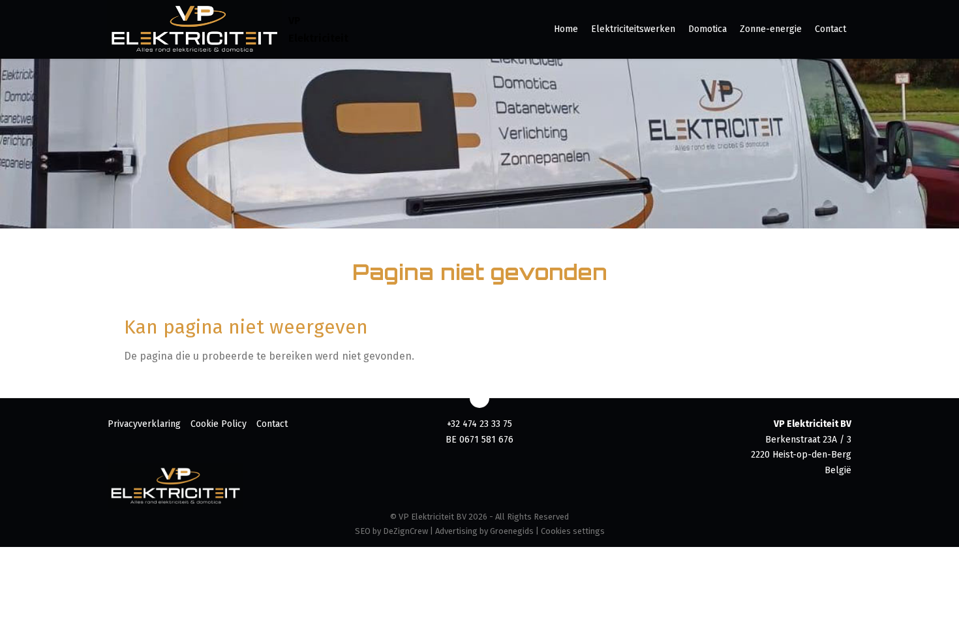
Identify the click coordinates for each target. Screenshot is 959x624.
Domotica (707, 29)
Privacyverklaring (144, 423)
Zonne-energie (771, 29)
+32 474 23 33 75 (479, 423)
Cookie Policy (218, 423)
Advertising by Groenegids (484, 531)
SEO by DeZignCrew (391, 531)
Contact (830, 29)
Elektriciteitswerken (633, 29)
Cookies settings (573, 531)
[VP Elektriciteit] (194, 29)
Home (566, 29)
